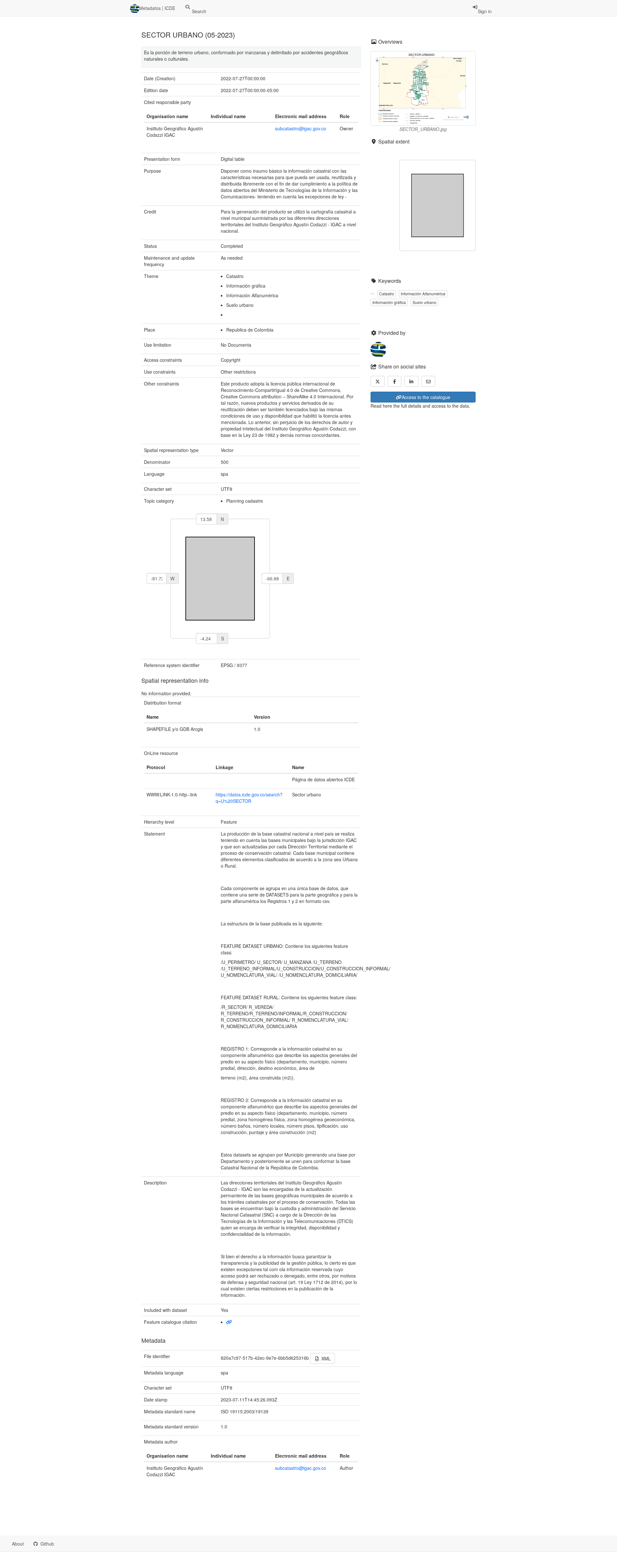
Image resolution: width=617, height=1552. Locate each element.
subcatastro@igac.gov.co (300, 128)
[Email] (428, 381)
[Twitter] (378, 381)
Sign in (485, 11)
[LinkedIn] (411, 381)
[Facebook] (395, 381)
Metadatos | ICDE (157, 8)
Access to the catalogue (426, 397)
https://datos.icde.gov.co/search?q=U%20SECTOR (249, 797)
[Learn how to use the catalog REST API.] (64, 1544)
